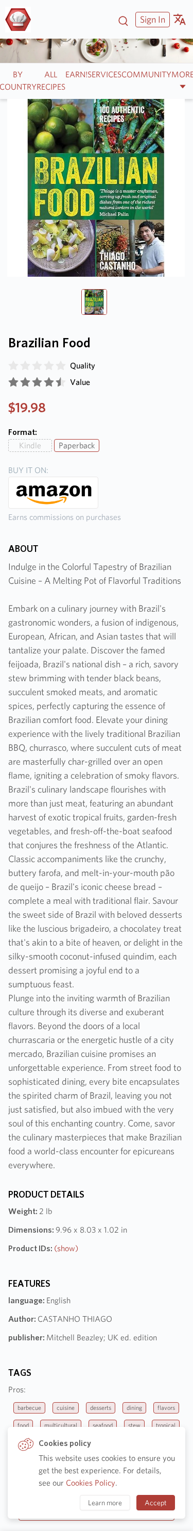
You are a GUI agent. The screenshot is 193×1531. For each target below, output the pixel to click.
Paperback (77, 445)
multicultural (60, 1425)
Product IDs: (43, 1248)
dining (134, 1407)
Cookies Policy (90, 1482)
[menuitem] (151, 19)
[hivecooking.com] (22, 19)
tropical (166, 1425)
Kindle (30, 445)
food (23, 1425)
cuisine (66, 1407)
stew (134, 1425)
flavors (166, 1407)
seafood (103, 1425)
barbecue (29, 1407)
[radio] (13, 366)
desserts (100, 1407)
